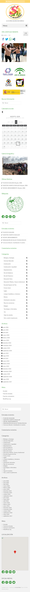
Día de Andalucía (8, 273)
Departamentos (8, 270)
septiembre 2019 (7, 350)
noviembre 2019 (7, 345)
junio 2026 (5, 327)
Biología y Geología (9, 257)
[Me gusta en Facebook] (13, 216)
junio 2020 (5, 330)
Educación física (8, 279)
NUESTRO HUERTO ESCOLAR (11, 185)
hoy (9, 122)
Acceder (5, 391)
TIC (5, 312)
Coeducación (7, 264)
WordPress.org (7, 399)
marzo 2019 (6, 361)
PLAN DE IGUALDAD (8, 183)
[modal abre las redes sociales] (13, 39)
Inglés (5, 291)
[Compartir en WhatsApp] (10, 39)
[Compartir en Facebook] (3, 39)
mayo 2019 (6, 356)
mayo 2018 (6, 379)
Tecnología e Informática (10, 309)
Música (6, 297)
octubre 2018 (6, 374)
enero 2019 (6, 366)
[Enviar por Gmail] (6, 216)
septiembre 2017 (7, 381)
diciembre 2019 (7, 343)
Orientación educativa (9, 300)
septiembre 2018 (7, 376)
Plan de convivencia (9, 303)
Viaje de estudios (8, 315)
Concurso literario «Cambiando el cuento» (14, 242)
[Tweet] (6, 39)
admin (5, 35)
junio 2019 (5, 353)
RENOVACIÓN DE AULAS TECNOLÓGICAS (14, 240)
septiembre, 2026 (12, 117)
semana (20, 122)
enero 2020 (6, 340)
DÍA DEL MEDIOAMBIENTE (10, 188)
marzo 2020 (6, 335)
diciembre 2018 (7, 368)
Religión (6, 306)
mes (16, 122)
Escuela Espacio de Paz (10, 285)
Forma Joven (7, 288)
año (12, 122)
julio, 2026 (21, 117)
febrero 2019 (6, 363)
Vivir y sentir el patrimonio (10, 318)
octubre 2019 (6, 348)
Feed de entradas (7, 393)
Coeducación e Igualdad (10, 267)
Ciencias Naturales (9, 260)
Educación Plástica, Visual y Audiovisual (14, 282)
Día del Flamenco (8, 276)
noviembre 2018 (7, 371)
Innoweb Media (18, 587)
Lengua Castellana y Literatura (12, 294)
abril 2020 (5, 332)
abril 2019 (5, 358)
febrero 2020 (6, 337)
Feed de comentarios (8, 396)
